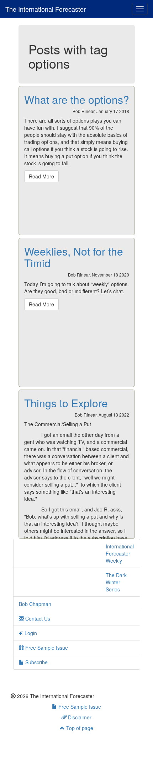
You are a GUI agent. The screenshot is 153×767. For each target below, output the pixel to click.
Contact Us (37, 618)
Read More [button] (41, 176)
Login (30, 633)
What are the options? (76, 99)
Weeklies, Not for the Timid (73, 256)
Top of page (79, 727)
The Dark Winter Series (116, 582)
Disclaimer (79, 717)
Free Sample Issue (46, 647)
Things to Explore (66, 403)
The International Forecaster (45, 9)
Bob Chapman (35, 603)
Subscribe (36, 662)
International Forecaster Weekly (120, 553)
